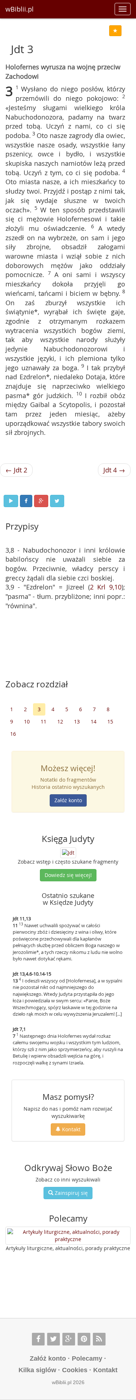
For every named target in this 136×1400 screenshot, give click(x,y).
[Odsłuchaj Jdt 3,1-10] (11, 501)
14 (93, 721)
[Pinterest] (84, 1339)
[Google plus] (68, 1339)
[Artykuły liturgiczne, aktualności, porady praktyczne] (68, 1236)
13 (77, 721)
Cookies (74, 1370)
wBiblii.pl (19, 9)
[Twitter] (53, 1339)
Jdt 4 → (114, 470)
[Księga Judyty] (68, 851)
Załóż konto (68, 800)
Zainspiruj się (70, 1192)
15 (110, 721)
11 (43, 721)
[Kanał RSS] (99, 1339)
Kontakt (71, 1129)
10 (27, 721)
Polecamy (87, 1358)
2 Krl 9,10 (105, 587)
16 (13, 733)
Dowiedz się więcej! (68, 875)
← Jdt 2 (16, 470)
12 (60, 721)
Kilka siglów (37, 1370)
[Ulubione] (115, 30)
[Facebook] (38, 1339)
